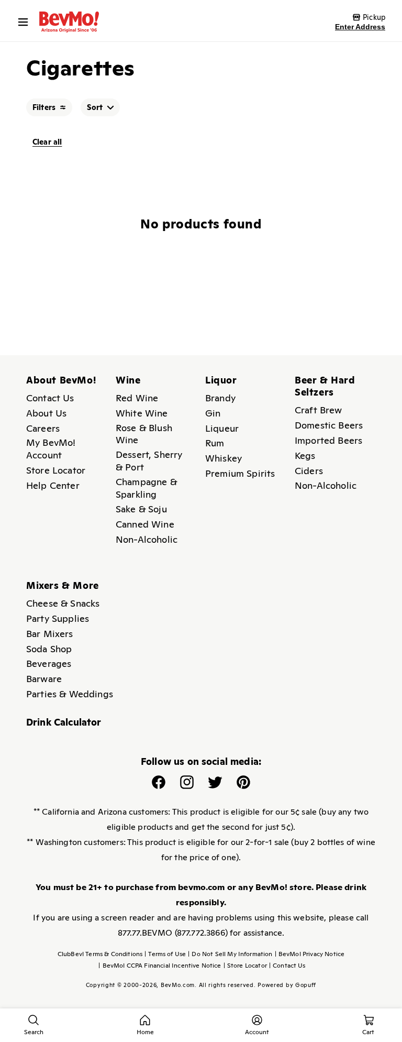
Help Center (53, 485)
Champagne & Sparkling (146, 488)
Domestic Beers (329, 425)
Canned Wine (145, 524)
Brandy (220, 398)
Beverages (48, 663)
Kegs (305, 455)
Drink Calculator (64, 722)
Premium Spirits (240, 473)
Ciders (309, 471)
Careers (43, 428)
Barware (44, 679)
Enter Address (360, 27)
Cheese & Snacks (62, 603)
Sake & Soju (141, 509)
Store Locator (55, 470)
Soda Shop (49, 649)
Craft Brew (318, 410)
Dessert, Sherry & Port (149, 460)
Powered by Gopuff (287, 985)
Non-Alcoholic (146, 539)
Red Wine (137, 398)
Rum (214, 443)
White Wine (142, 413)
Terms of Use (165, 954)
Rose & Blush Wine (144, 434)
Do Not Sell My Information (230, 954)
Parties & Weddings (69, 694)
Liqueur (222, 428)
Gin (212, 413)
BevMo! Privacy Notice (310, 954)
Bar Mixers (49, 634)
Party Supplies (57, 618)
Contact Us (50, 398)
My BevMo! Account (50, 448)
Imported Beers (328, 440)
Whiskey (223, 458)
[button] (26, 22)
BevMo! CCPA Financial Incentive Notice (159, 965)
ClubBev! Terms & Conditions (100, 954)
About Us (46, 413)
